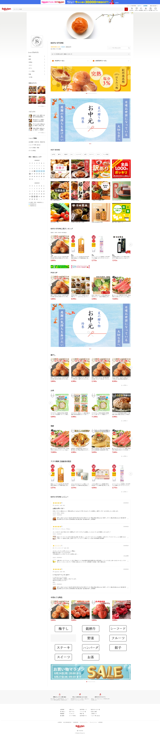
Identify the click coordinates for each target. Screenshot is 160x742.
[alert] (91, 54)
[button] (154, 6)
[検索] (126, 9)
